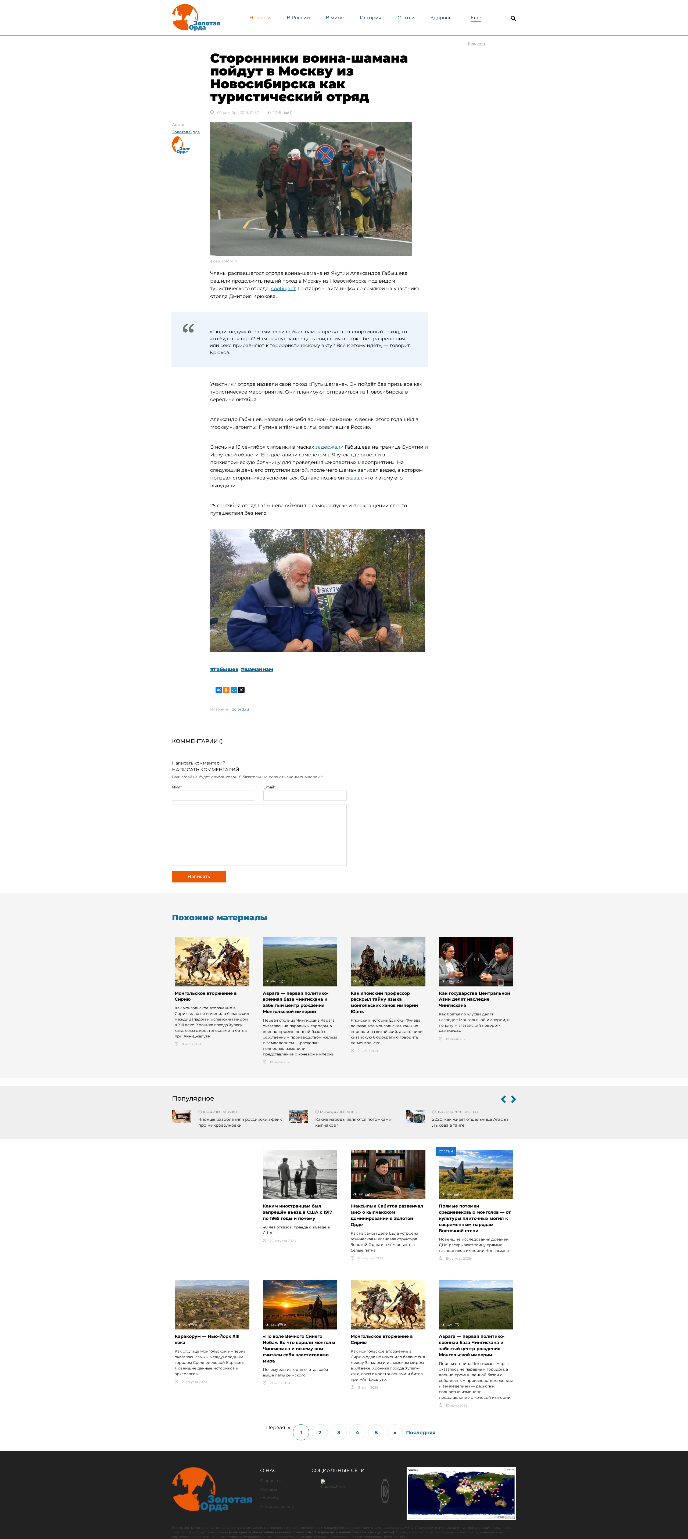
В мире (335, 18)
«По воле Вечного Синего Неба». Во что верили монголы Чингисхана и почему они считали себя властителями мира (299, 1348)
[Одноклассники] (226, 690)
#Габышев (224, 669)
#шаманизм (257, 669)
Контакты (269, 1497)
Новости (260, 18)
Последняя (414, 1433)
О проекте (270, 1480)
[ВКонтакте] (219, 690)
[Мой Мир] (234, 690)
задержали (329, 447)
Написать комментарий (198, 763)
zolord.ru (240, 709)
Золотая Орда (186, 131)
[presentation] (503, 1100)
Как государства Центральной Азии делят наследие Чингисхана (474, 999)
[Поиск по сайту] (513, 18)
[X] (241, 690)
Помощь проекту (277, 1506)
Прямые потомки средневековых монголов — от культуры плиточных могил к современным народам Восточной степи (475, 1218)
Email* (269, 787)
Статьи (406, 18)
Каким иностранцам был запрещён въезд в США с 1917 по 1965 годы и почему (297, 1212)
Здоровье (442, 18)
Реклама (268, 1489)
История (370, 18)
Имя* (177, 787)
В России (298, 18)
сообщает (283, 288)
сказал (353, 478)
